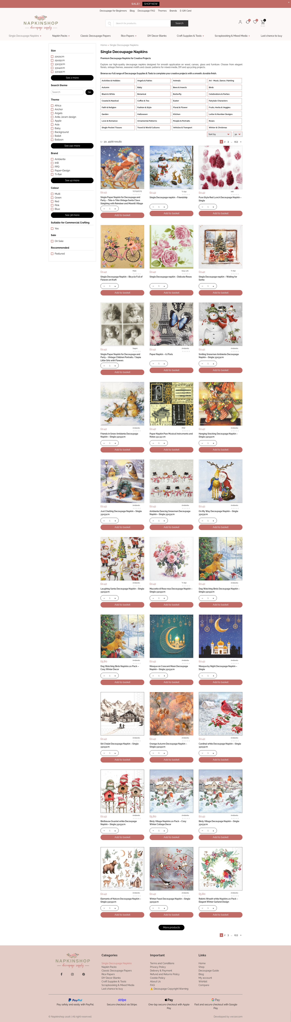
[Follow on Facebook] (61, 974)
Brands (173, 10)
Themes (162, 10)
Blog (132, 10)
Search (179, 23)
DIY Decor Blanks (157, 35)
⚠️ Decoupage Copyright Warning (169, 988)
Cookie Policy (157, 977)
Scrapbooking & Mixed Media (231, 35)
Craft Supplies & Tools (189, 35)
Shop (201, 966)
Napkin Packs (59, 35)
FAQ (152, 985)
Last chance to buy (271, 35)
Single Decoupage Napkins (24, 35)
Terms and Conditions (162, 963)
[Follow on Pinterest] (83, 974)
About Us (155, 981)
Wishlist (203, 981)
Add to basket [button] (122, 215)
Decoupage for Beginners (113, 10)
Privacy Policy (158, 966)
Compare (204, 985)
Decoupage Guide (209, 970)
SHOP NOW (151, 3)
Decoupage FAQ (146, 10)
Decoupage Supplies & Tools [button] (139, 73)
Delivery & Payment (161, 970)
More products (171, 927)
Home (103, 45)
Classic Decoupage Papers (95, 35)
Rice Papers (127, 35)
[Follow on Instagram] (72, 974)
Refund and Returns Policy (165, 974)
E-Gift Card (185, 10)
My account (205, 977)
